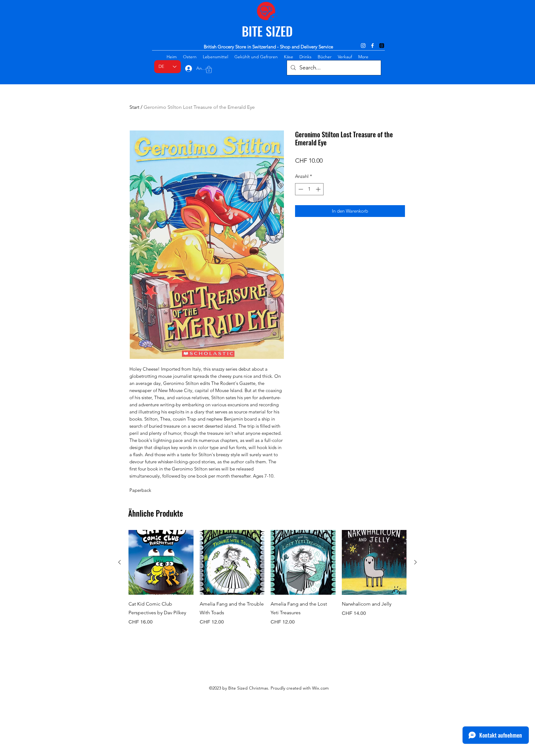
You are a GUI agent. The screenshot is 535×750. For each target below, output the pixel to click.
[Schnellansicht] (161, 562)
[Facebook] (372, 45)
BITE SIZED (267, 31)
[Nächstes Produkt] (415, 562)
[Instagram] (363, 45)
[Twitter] (382, 45)
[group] (267, 582)
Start (134, 107)
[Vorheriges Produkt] (119, 562)
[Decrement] (300, 189)
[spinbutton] (309, 189)
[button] (209, 69)
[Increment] (319, 189)
